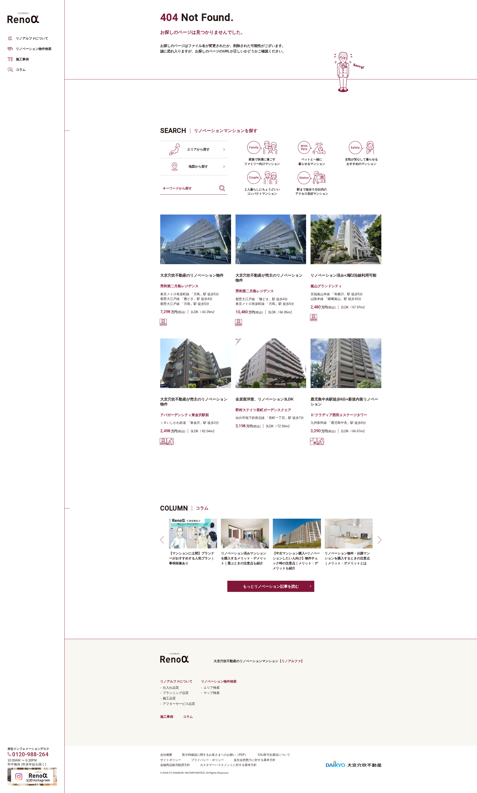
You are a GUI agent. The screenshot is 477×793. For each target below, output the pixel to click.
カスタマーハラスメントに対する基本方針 (228, 765)
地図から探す (198, 166)
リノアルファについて (32, 38)
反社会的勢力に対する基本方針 (255, 760)
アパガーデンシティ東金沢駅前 (184, 415)
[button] (162, 540)
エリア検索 (211, 687)
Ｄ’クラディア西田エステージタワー (339, 415)
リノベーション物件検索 (33, 49)
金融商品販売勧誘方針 (175, 765)
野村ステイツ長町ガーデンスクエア (263, 410)
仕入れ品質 (171, 687)
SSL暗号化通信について (274, 755)
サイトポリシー (170, 760)
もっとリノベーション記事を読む (271, 586)
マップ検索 (211, 693)
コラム (21, 70)
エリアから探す (198, 149)
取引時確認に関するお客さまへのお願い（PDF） (215, 755)
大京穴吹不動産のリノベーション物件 (192, 275)
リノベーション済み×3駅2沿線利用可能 (343, 275)
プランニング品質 (176, 693)
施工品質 (169, 698)
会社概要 (166, 755)
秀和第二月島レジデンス (179, 286)
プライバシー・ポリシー (207, 760)
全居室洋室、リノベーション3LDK (265, 399)
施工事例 (22, 59)
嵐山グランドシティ (326, 286)
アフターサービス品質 (179, 704)
